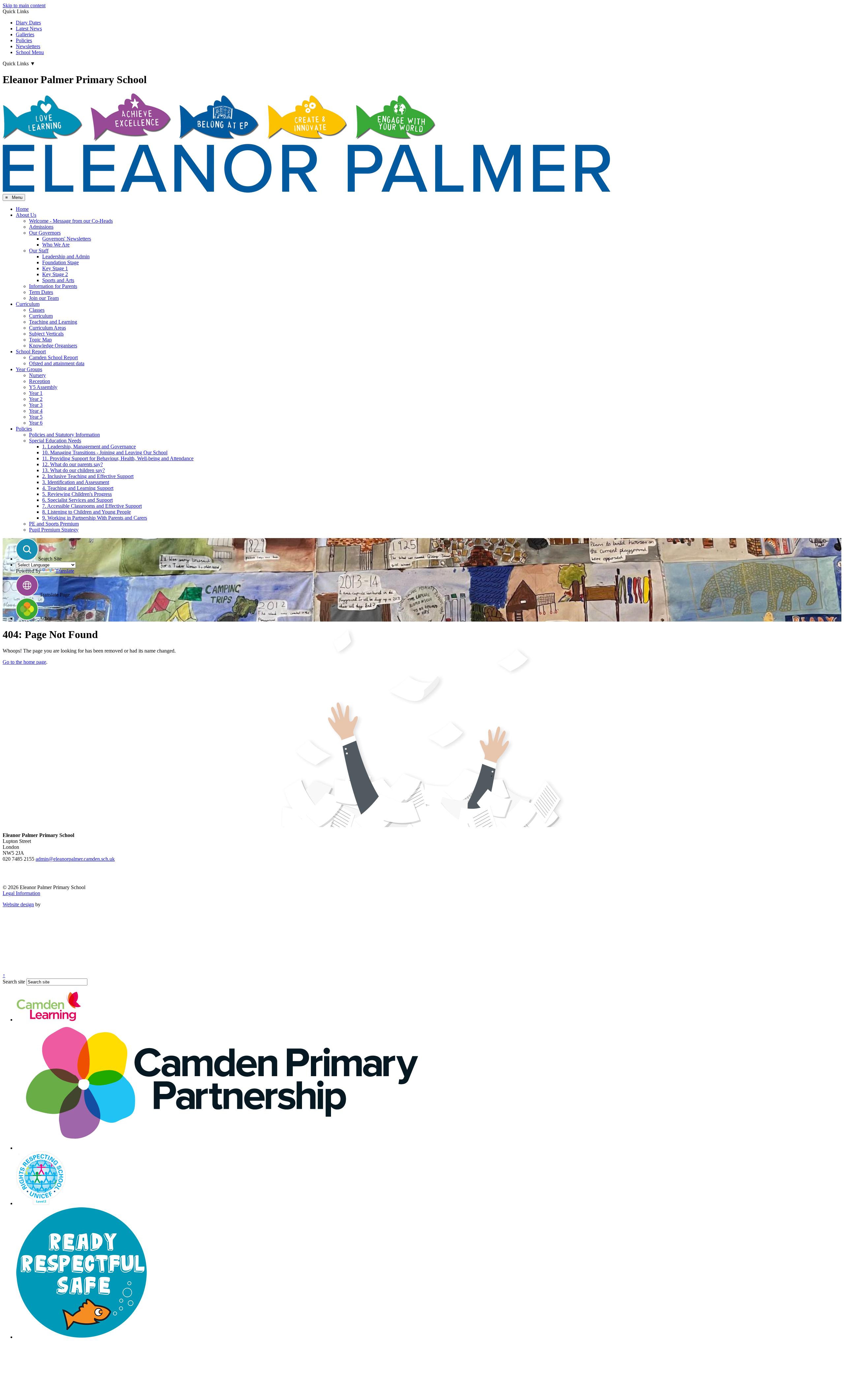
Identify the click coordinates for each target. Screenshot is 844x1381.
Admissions (41, 227)
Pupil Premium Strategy (53, 529)
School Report (31, 351)
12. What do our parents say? (72, 464)
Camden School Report (53, 357)
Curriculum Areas (47, 328)
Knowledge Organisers (53, 345)
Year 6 (36, 423)
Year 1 (36, 393)
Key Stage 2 (55, 274)
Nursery (37, 375)
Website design (18, 904)
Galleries (25, 34)
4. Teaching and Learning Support (77, 488)
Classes (37, 310)
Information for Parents (53, 286)
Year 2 (36, 399)
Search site (14, 981)
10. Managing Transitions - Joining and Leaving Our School (104, 452)
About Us (26, 215)
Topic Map (40, 339)
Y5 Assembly (43, 387)
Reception (39, 381)
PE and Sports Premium (54, 524)
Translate (64, 571)
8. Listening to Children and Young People (86, 512)
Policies (24, 40)
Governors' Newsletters (66, 238)
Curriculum (28, 304)
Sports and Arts (58, 280)
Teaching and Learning (53, 322)
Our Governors (45, 233)
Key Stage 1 (55, 268)
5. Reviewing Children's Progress (77, 494)
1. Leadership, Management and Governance (89, 446)
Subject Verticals (46, 334)
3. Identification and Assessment (75, 482)
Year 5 (36, 417)
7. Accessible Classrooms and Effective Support (92, 506)
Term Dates (41, 292)
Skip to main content (24, 5)
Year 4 (36, 411)
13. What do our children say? (73, 470)
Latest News (29, 28)
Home (22, 209)
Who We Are (56, 244)
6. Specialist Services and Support (77, 500)
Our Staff (38, 250)
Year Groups (29, 369)
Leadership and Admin (66, 256)
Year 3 (36, 405)
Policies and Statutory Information (64, 434)
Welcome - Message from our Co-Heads (71, 221)
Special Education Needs (55, 440)
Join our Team (44, 298)
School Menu (30, 52)
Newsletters (28, 46)
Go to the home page (24, 662)
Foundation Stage (60, 262)
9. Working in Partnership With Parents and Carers (94, 518)
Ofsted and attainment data (56, 363)
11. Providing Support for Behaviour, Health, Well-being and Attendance (118, 458)
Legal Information (21, 893)
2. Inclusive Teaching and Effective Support (88, 476)
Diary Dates (28, 22)
